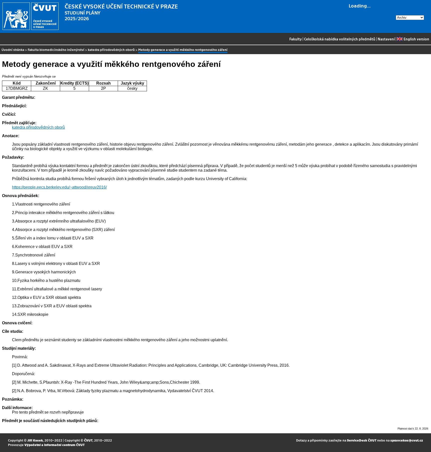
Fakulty (295, 39)
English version (416, 39)
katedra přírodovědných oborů (111, 49)
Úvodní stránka (12, 49)
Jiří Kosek (35, 440)
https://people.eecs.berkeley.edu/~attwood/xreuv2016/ (59, 187)
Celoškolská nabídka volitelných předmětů (339, 39)
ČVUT (88, 440)
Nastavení (386, 39)
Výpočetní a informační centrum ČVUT (54, 445)
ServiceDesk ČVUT (361, 440)
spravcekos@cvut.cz (406, 440)
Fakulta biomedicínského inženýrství (56, 49)
